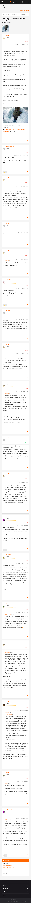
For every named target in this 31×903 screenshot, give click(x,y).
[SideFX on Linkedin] (25, 901)
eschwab (8, 223)
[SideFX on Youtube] (22, 901)
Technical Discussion (14, 14)
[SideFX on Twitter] (8, 901)
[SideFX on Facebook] (5, 901)
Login (28, 2)
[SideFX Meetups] (17, 901)
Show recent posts (7, 865)
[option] (9, 28)
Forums (7, 14)
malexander (8, 279)
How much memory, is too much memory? (22, 14)
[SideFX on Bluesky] (14, 901)
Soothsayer (8, 554)
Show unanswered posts (8, 867)
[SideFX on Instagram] (11, 901)
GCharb (7, 35)
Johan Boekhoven (10, 146)
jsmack (7, 701)
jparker (7, 437)
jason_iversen (9, 516)
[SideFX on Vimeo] (19, 901)
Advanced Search (25, 10)
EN (24, 2)
